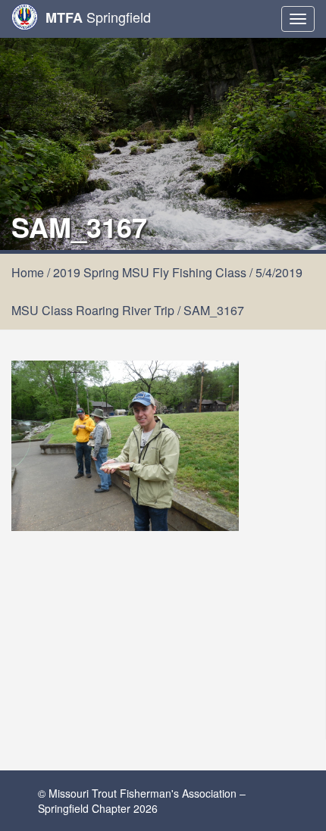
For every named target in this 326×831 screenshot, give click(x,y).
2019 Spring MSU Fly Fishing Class (149, 272)
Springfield (98, 17)
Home (27, 272)
